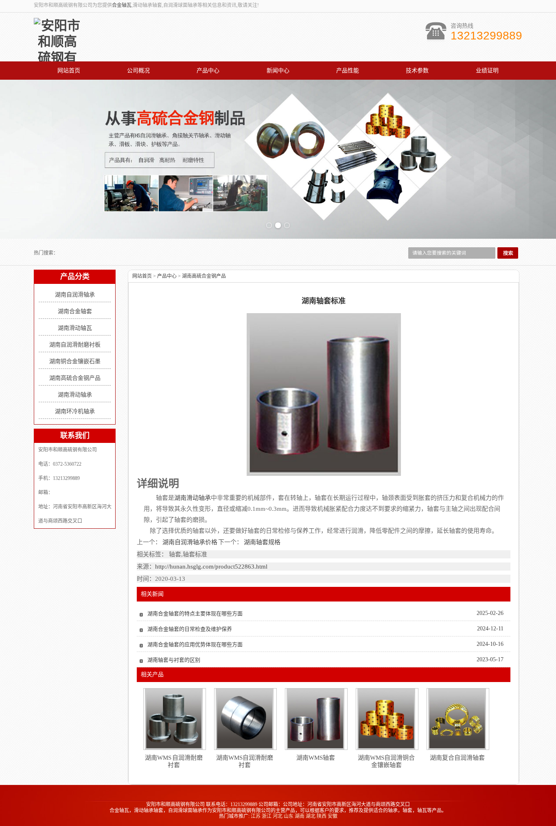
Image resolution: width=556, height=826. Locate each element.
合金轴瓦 (121, 5)
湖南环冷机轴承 (75, 411)
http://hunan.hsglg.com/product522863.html (211, 566)
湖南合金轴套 (75, 311)
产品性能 (347, 71)
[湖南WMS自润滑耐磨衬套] (245, 719)
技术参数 (417, 71)
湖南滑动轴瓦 (75, 328)
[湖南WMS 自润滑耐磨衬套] (174, 719)
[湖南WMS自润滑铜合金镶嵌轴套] (386, 719)
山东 (288, 816)
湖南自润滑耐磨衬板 (75, 345)
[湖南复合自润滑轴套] (457, 719)
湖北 (310, 816)
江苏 (255, 816)
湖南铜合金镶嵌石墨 (75, 361)
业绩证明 (487, 71)
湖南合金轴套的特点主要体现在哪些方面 (195, 613)
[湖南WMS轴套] (315, 719)
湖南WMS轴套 (315, 757)
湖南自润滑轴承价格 (189, 542)
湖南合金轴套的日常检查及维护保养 (189, 629)
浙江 (266, 816)
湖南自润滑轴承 (75, 295)
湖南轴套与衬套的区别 (173, 660)
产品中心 (208, 71)
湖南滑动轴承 (75, 395)
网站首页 (68, 71)
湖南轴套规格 (261, 542)
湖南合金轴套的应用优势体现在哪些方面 (195, 644)
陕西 (321, 816)
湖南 (299, 816)
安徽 (332, 816)
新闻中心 (278, 71)
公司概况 (138, 71)
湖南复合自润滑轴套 (457, 757)
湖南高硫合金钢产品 (75, 378)
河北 (277, 816)
